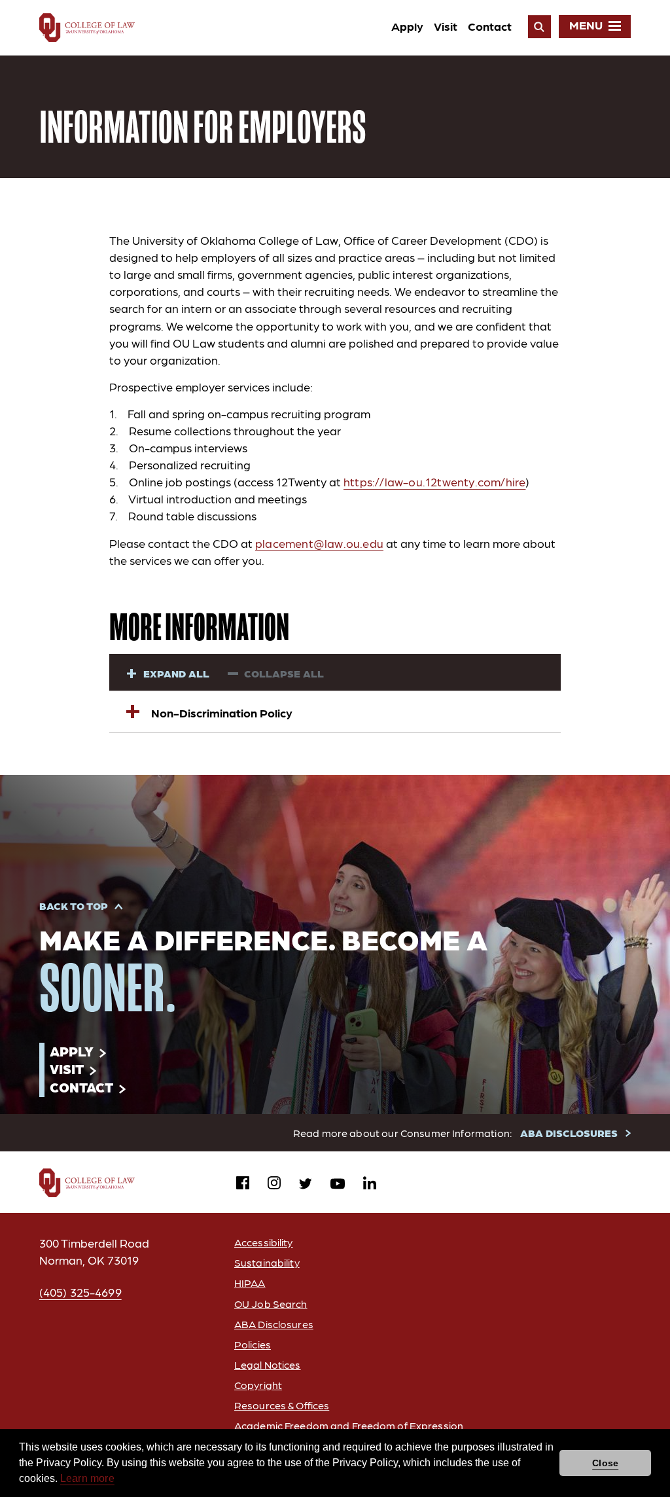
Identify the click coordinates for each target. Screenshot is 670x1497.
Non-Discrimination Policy (221, 712)
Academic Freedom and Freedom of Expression (348, 1425)
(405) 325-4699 (80, 1292)
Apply (407, 26)
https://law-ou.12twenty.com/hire (434, 481)
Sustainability (267, 1262)
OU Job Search (271, 1303)
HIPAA (250, 1282)
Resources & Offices (281, 1405)
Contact (490, 26)
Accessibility (263, 1242)
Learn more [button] (87, 1478)
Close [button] (605, 1463)
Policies (252, 1344)
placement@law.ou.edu (319, 543)
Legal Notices (267, 1364)
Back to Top (73, 905)
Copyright (258, 1385)
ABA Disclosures (273, 1324)
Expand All (176, 673)
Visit (445, 26)
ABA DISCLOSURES (569, 1133)
